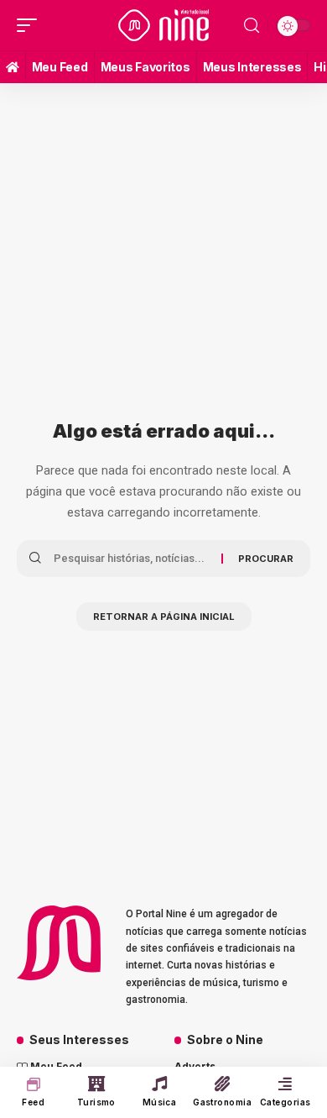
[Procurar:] (131, 558)
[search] (251, 26)
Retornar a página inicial (164, 616)
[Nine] (163, 25)
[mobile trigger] (31, 25)
